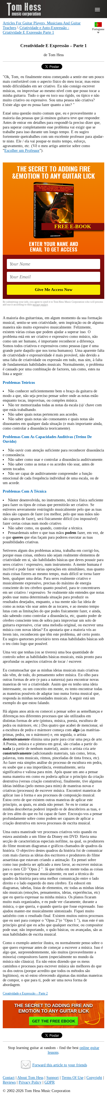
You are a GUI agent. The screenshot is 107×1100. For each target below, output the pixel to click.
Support (52, 1077)
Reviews (9, 1082)
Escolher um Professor (22, 150)
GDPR (49, 1082)
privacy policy (40, 304)
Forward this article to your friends (59, 1065)
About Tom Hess (30, 1077)
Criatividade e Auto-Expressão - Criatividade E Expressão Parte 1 (36, 30)
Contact (9, 1077)
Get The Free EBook (53, 1021)
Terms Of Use (72, 1077)
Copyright (94, 1077)
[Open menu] (97, 9)
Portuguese (98, 29)
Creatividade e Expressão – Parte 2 (25, 993)
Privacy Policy (30, 1082)
